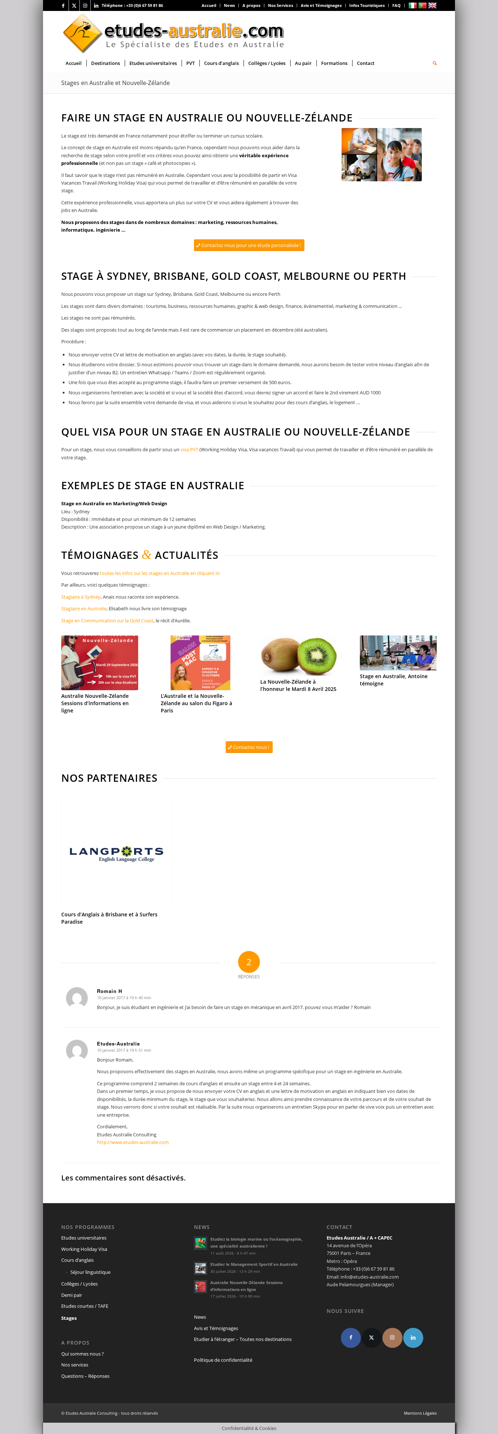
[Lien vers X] (74, 5)
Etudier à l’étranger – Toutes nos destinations (243, 1339)
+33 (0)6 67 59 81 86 (144, 5)
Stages (69, 1318)
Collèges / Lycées (79, 1283)
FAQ (396, 5)
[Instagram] (392, 1338)
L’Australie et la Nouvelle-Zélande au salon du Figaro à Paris (196, 703)
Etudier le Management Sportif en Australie (254, 1264)
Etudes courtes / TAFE (84, 1306)
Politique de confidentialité (223, 1360)
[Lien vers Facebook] (63, 5)
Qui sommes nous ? (82, 1353)
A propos (251, 5)
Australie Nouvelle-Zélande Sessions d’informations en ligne (95, 703)
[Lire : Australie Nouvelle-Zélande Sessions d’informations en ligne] (200, 1286)
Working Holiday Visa (84, 1249)
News (229, 5)
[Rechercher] (432, 63)
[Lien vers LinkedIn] (96, 5)
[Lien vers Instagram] (85, 5)
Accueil (209, 5)
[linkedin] (413, 1338)
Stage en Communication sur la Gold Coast (107, 620)
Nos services (74, 1364)
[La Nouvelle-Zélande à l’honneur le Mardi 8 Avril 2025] (298, 655)
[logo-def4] (174, 32)
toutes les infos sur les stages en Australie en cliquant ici (160, 573)
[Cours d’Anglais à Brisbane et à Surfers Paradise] (116, 854)
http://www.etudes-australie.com (133, 1142)
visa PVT (189, 449)
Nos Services (280, 5)
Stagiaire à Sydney (81, 597)
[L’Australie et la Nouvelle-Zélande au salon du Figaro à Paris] (199, 662)
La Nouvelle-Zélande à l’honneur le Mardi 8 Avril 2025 (298, 685)
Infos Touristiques (367, 5)
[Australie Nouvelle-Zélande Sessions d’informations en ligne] (99, 662)
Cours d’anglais (77, 1260)
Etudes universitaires (83, 1237)
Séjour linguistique (90, 1272)
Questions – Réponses (85, 1376)
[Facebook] (351, 1338)
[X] (372, 1338)
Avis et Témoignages (321, 5)
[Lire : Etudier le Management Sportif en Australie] (200, 1268)
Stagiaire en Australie (83, 608)
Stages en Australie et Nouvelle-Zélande (115, 83)
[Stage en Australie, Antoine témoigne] (398, 652)
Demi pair (71, 1295)
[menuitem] (209, 5)
